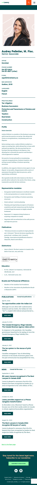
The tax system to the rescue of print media (16, 349)
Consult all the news (16, 369)
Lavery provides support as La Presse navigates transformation (16, 401)
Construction (7, 120)
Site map (28, 477)
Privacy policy (28, 479)
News (4, 370)
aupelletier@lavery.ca (10, 78)
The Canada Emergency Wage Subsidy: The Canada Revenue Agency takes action (18, 326)
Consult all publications (24, 297)
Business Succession (10, 106)
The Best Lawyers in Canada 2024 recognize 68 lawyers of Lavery (15, 424)
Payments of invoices (19, 477)
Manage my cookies (17, 479)
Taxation (5, 114)
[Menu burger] (34, 2)
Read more (7, 315)
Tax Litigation (7, 103)
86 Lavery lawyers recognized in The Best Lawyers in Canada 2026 (18, 377)
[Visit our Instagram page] (21, 470)
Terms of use (8, 479)
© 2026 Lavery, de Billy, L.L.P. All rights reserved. (18, 481)
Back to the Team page (9, 444)
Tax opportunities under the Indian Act (17, 304)
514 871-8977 (6, 71)
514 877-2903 (7, 70)
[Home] (5, 2)
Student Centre (8, 477)
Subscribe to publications (19, 463)
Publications (8, 297)
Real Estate (6, 117)
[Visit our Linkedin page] (16, 470)
